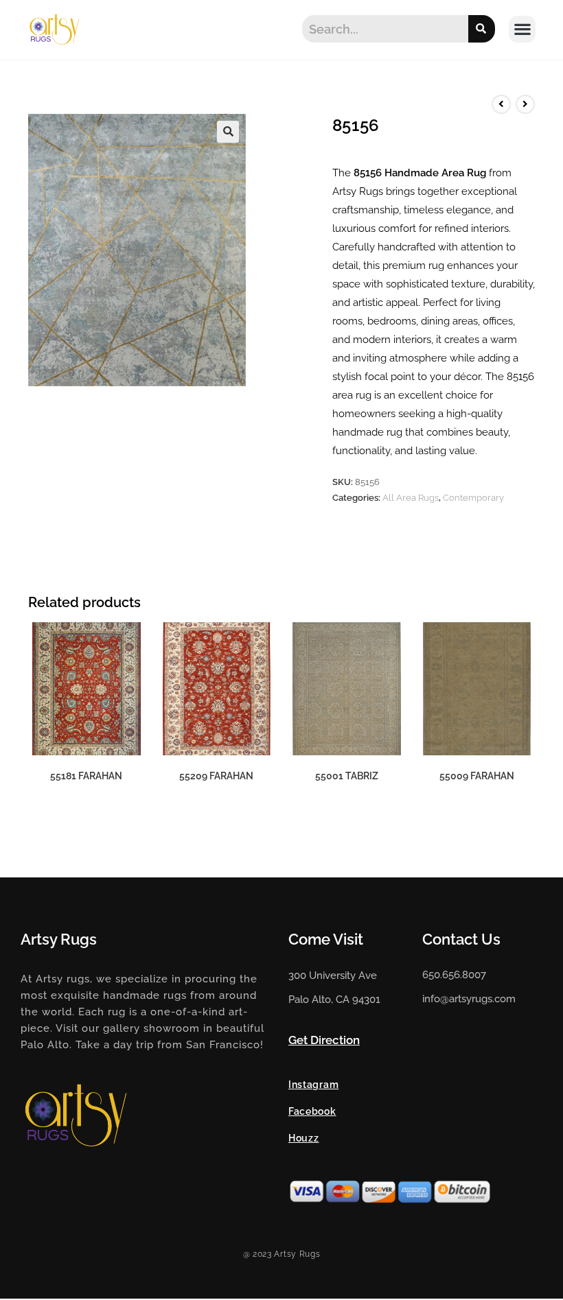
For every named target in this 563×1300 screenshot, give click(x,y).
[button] (522, 29)
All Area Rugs (410, 498)
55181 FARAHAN (86, 775)
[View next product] (525, 104)
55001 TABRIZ (346, 775)
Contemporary (473, 498)
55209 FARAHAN (216, 775)
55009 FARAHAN (476, 775)
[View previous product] (501, 104)
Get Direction (324, 1040)
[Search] (481, 29)
